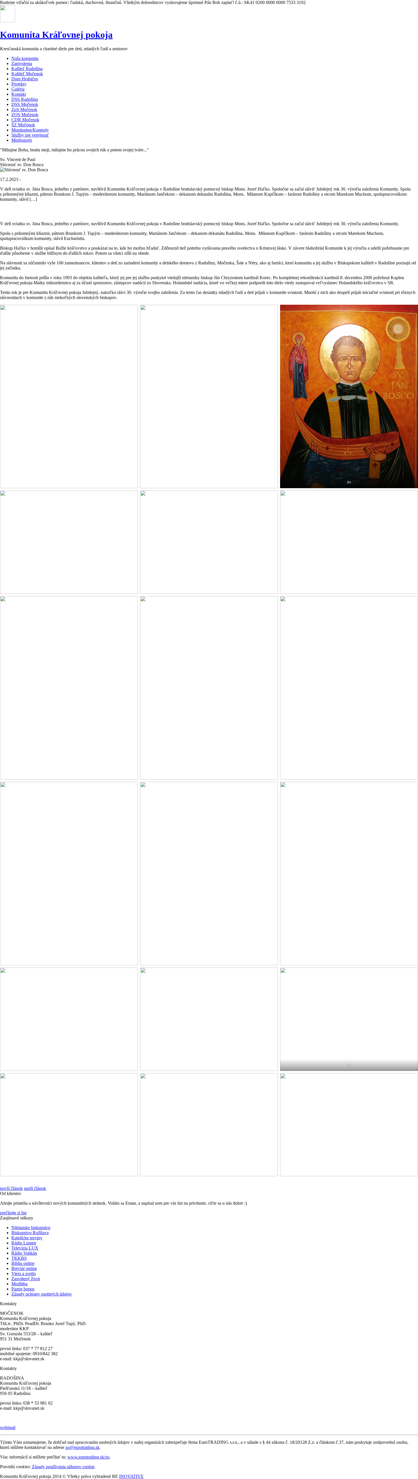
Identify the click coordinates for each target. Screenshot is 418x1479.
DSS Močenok (24, 104)
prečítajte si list (13, 1212)
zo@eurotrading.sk (82, 1447)
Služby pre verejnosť (30, 135)
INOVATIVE (131, 1476)
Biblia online (22, 1263)
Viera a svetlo (23, 1273)
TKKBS (19, 1258)
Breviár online (24, 1268)
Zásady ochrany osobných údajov (41, 1294)
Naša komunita (24, 58)
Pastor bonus (22, 1288)
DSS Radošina (24, 99)
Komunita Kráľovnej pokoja (56, 35)
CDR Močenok (25, 119)
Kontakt (18, 94)
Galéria (17, 89)
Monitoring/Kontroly (30, 130)
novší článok (11, 1188)
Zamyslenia (21, 63)
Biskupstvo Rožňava (30, 1232)
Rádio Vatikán (24, 1253)
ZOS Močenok (24, 114)
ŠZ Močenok (23, 124)
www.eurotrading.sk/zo (88, 1457)
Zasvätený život (25, 1278)
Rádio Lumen (23, 1242)
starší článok (35, 1188)
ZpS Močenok (24, 109)
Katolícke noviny (26, 1237)
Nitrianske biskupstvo (30, 1227)
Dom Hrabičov (24, 78)
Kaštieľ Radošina (27, 68)
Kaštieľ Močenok (27, 73)
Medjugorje (21, 140)
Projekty (18, 84)
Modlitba (19, 1283)
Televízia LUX (24, 1248)
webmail (7, 1427)
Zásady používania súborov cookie (63, 1466)
